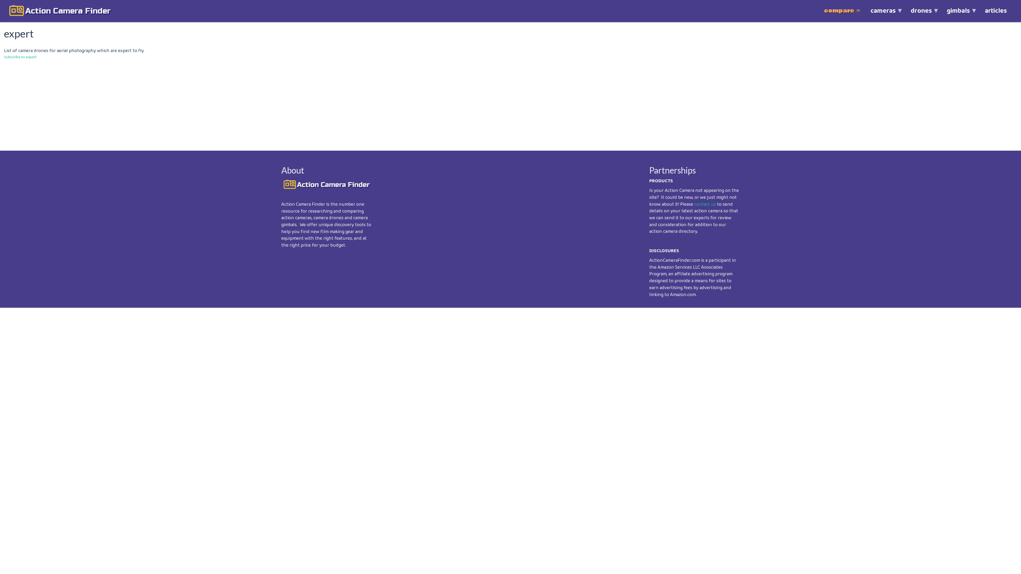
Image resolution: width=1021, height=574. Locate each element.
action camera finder (68, 11)
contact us (705, 204)
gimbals (954, 14)
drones (917, 14)
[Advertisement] (163, 101)
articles (996, 11)
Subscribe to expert (20, 57)
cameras (879, 14)
